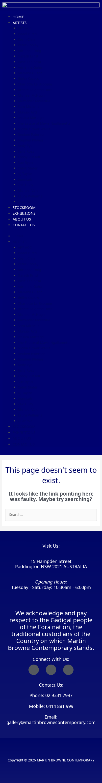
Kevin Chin (26, 39)
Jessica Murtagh (31, 117)
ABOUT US (22, 219)
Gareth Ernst (28, 56)
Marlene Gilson (30, 73)
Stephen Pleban (30, 140)
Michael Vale (28, 190)
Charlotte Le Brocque (35, 84)
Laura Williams (30, 196)
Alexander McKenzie (34, 101)
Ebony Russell (29, 157)
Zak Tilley (25, 184)
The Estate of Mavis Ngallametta (44, 123)
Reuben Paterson (31, 134)
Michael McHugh (31, 95)
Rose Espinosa (29, 61)
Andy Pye (25, 145)
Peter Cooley (28, 45)
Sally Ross (26, 151)
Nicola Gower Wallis (34, 129)
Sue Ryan (25, 162)
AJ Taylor (25, 173)
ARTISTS (19, 22)
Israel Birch (27, 33)
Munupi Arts (27, 112)
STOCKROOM (24, 207)
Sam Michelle (29, 106)
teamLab (25, 179)
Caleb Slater (28, 168)
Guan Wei (25, 201)
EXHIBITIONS (24, 213)
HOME (18, 16)
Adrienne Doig (29, 50)
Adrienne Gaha (30, 67)
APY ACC (25, 28)
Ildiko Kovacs (28, 78)
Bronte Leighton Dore (35, 89)
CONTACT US (24, 224)
